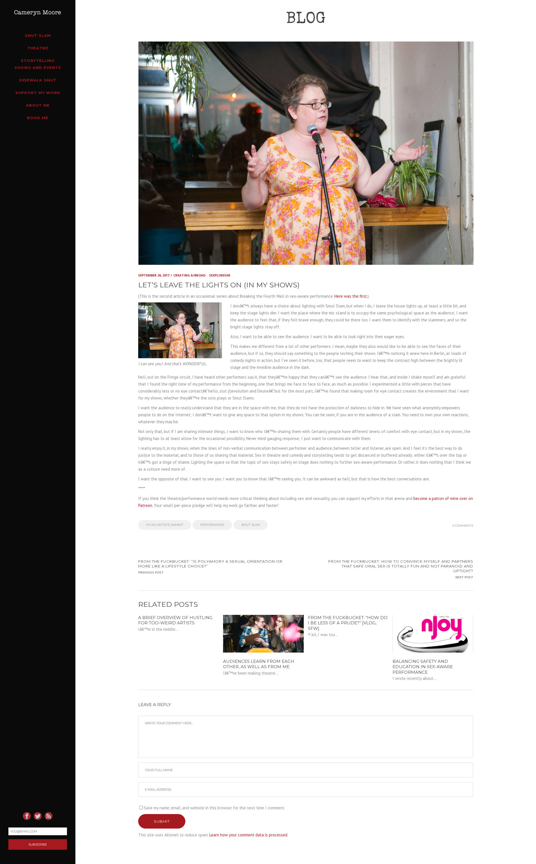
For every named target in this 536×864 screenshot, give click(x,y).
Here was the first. (351, 296)
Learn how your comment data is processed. (248, 834)
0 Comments (463, 526)
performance (212, 525)
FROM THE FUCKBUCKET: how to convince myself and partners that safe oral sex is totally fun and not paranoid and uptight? (400, 566)
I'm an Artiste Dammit (164, 525)
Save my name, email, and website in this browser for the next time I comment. (214, 807)
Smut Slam (250, 525)
